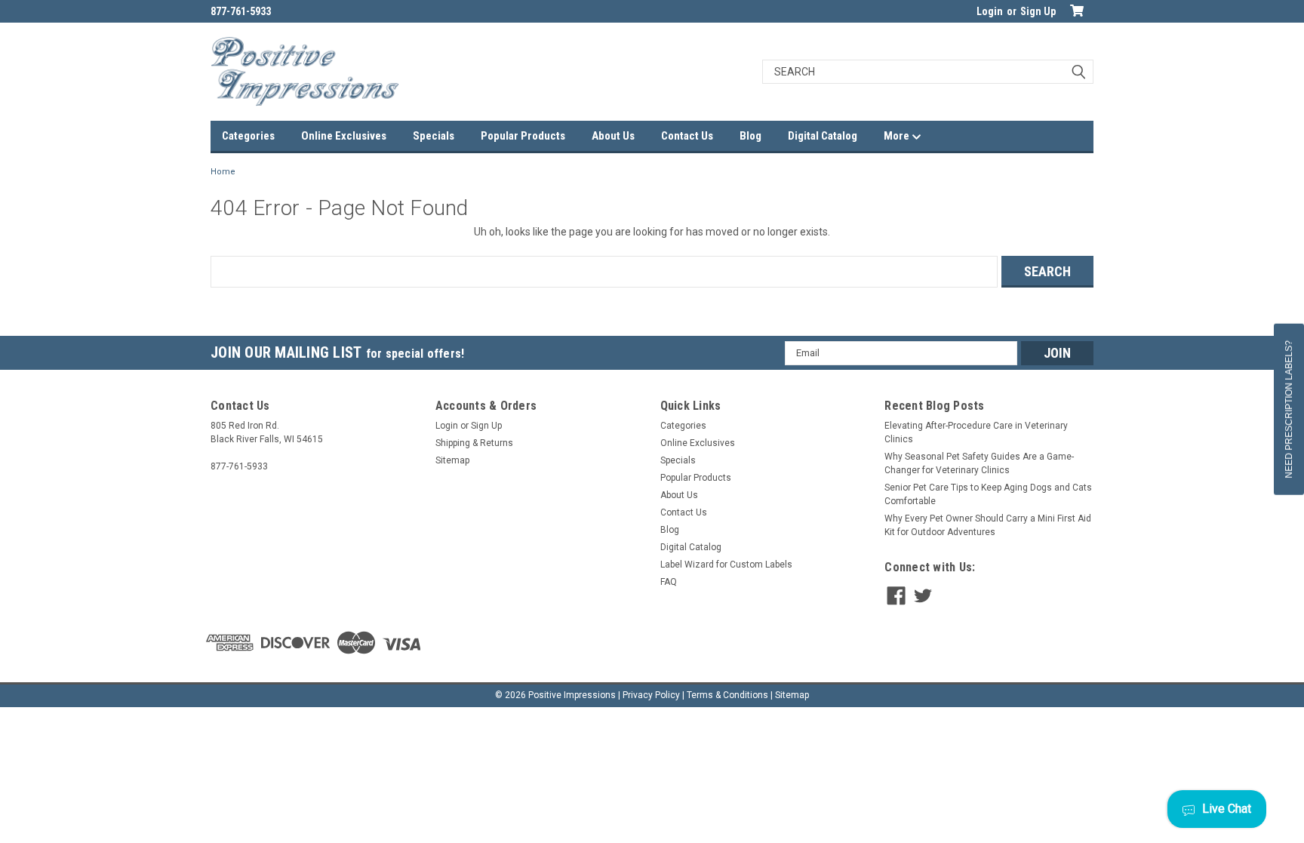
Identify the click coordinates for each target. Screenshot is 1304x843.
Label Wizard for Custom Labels (726, 564)
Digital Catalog (822, 136)
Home (223, 172)
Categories (248, 136)
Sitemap (452, 460)
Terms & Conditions (727, 695)
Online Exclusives (343, 136)
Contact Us (687, 136)
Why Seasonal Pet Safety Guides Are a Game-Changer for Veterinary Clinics (979, 463)
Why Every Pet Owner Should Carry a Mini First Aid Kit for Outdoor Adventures (987, 525)
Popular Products (523, 136)
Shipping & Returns (474, 443)
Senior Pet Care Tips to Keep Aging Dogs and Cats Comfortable (988, 494)
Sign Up (1038, 11)
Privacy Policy (651, 695)
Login (989, 11)
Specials (433, 136)
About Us (613, 136)
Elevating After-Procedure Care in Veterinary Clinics (976, 432)
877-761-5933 (241, 11)
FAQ (668, 582)
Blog (750, 136)
